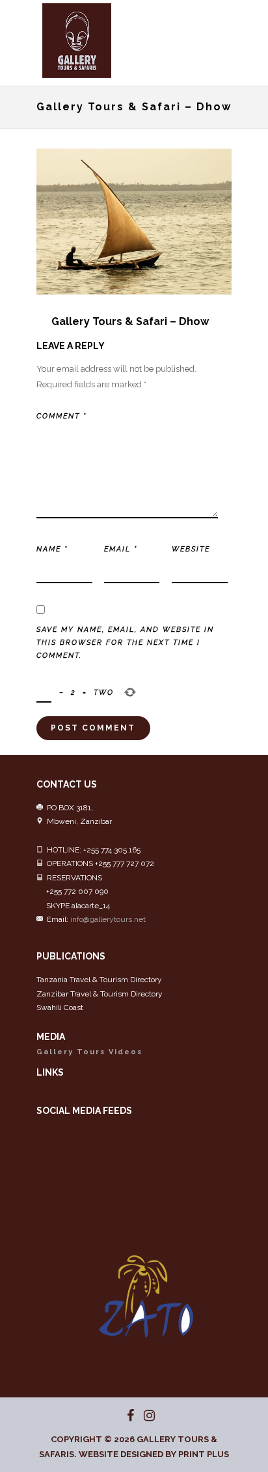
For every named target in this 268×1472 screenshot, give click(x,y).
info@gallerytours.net (108, 919)
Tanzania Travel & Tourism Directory (99, 979)
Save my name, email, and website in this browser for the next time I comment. (125, 642)
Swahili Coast (59, 1007)
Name (52, 549)
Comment (61, 416)
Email (120, 549)
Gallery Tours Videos (89, 1052)
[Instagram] (143, 1416)
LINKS (50, 1072)
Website (191, 549)
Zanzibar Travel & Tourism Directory (99, 993)
